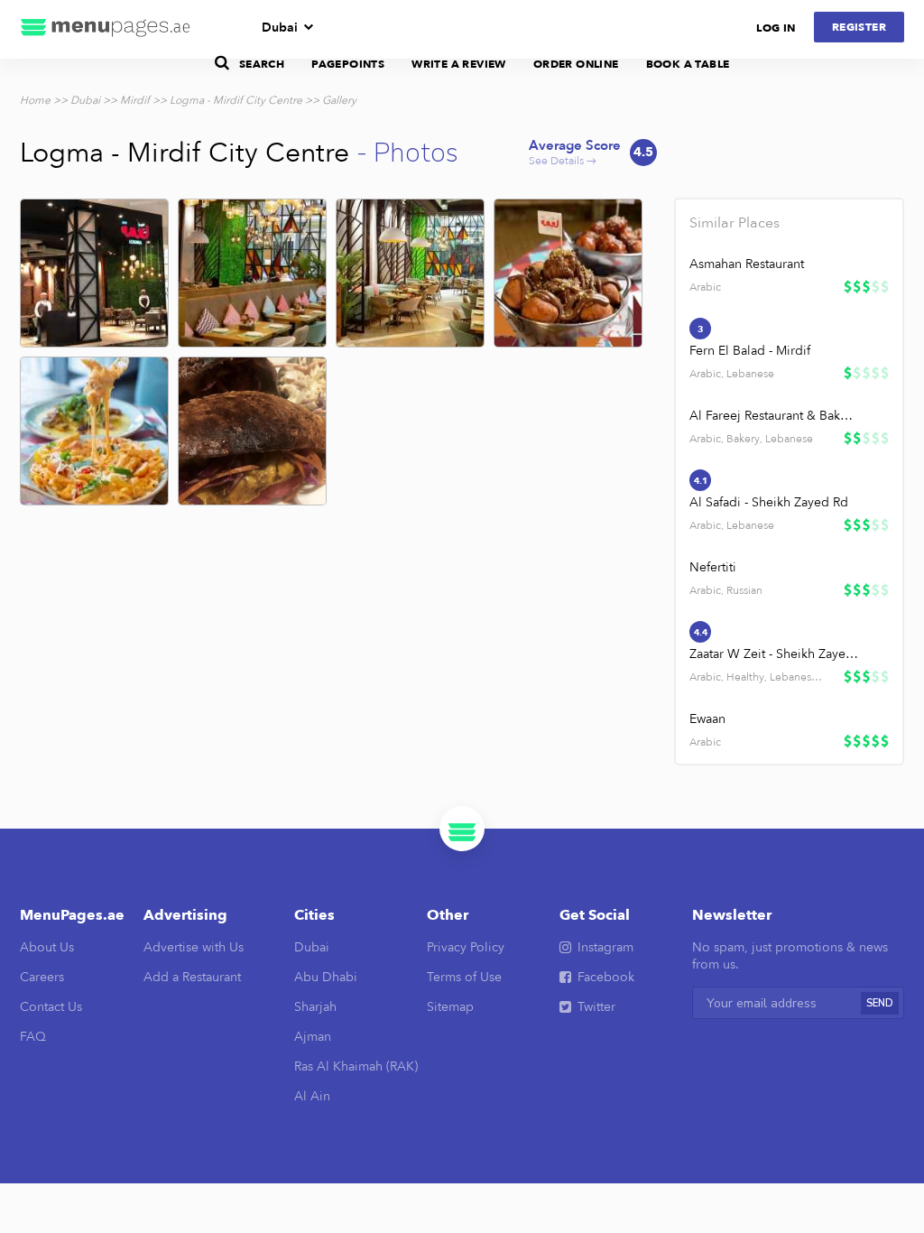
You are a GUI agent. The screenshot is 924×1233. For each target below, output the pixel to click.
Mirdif (135, 100)
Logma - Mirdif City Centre (236, 100)
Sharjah (315, 1006)
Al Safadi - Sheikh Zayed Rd (768, 502)
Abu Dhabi (325, 977)
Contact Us (51, 1006)
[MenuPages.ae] (105, 29)
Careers (42, 977)
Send (879, 1003)
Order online (576, 64)
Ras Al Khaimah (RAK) (356, 1066)
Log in (775, 28)
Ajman (312, 1036)
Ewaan (707, 719)
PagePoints (347, 64)
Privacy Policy (465, 947)
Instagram (605, 947)
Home (35, 100)
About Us (47, 947)
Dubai (280, 27)
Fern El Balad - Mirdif (749, 350)
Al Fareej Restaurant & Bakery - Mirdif (774, 415)
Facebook (606, 977)
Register (859, 27)
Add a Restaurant (192, 977)
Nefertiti (712, 567)
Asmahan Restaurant (746, 264)
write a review (458, 64)
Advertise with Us (193, 947)
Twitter (596, 1006)
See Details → (591, 153)
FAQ (33, 1036)
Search (261, 64)
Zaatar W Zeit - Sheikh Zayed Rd (774, 654)
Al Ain (312, 1096)
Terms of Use (464, 977)
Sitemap (450, 1006)
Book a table (688, 64)
